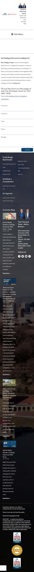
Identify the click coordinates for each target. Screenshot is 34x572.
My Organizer (8, 193)
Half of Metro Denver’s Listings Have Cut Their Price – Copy (9, 225)
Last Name (4, 114)
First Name (4, 106)
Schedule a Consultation (8, 180)
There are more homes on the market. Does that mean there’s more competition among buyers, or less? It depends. (9, 294)
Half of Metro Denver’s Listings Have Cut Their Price (9, 453)
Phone (3, 129)
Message (3, 137)
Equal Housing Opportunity (11, 516)
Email (2, 121)
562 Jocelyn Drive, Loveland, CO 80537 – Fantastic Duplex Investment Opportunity (9, 393)
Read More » (6, 273)
